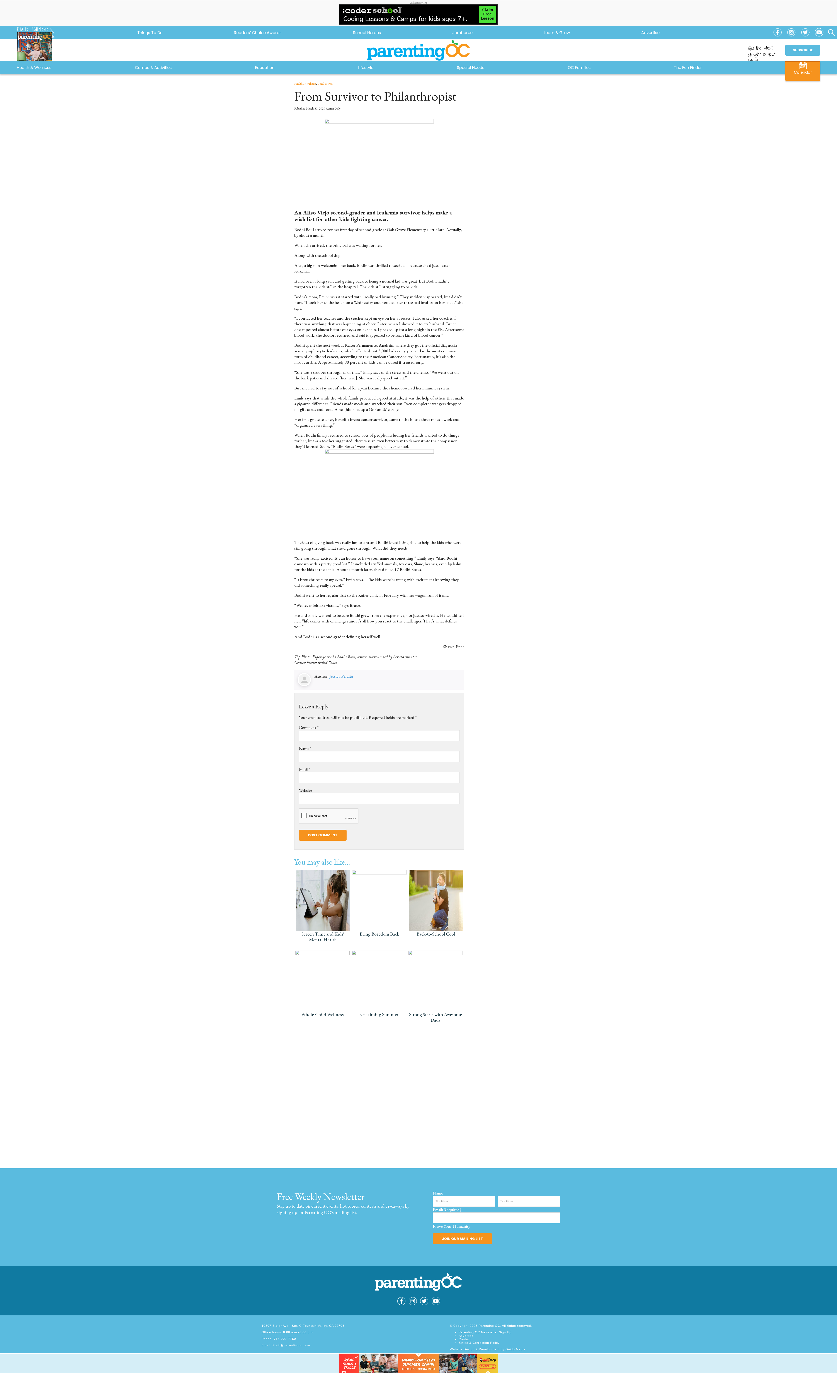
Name (305, 748)
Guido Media (515, 1349)
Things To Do (150, 32)
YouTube (819, 34)
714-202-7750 (285, 1338)
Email (305, 769)
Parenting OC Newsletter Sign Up (485, 1332)
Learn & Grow (557, 32)
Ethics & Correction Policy (479, 1342)
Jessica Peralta (341, 676)
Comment (309, 727)
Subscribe (803, 50)
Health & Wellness (305, 84)
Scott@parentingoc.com (291, 1345)
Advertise (650, 32)
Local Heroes (325, 84)
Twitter (805, 34)
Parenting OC (418, 50)
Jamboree (462, 32)
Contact (465, 1339)
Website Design (462, 1349)
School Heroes (367, 32)
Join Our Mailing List (462, 1238)
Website (305, 790)
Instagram (791, 34)
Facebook (777, 34)
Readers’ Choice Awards (258, 32)
